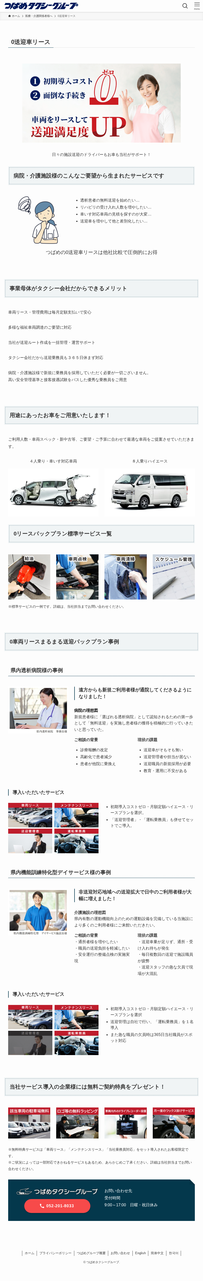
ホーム (29, 1253)
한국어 (173, 1253)
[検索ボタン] (185, 6)
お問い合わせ (120, 1253)
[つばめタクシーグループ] (41, 6)
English (140, 1253)
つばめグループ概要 (91, 1253)
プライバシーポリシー (55, 1253)
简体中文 (157, 1253)
